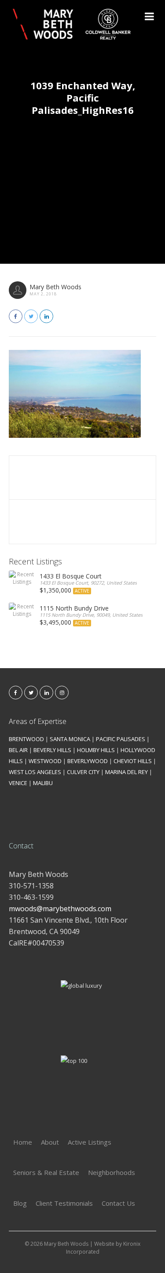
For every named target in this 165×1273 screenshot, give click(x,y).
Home (22, 1142)
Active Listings (89, 1142)
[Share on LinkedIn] (46, 316)
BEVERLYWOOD (87, 761)
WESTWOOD (45, 761)
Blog (20, 1203)
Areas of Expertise (37, 721)
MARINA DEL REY (126, 772)
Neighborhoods (111, 1172)
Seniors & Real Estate (46, 1172)
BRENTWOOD (26, 739)
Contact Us (118, 1203)
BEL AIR (18, 750)
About (50, 1142)
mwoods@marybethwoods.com (60, 908)
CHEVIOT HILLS (133, 761)
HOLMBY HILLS (96, 750)
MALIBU (43, 783)
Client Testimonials (64, 1203)
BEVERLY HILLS (52, 750)
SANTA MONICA (70, 739)
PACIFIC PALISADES (120, 739)
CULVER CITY (83, 772)
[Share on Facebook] (15, 316)
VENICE (18, 783)
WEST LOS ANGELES (35, 772)
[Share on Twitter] (31, 316)
